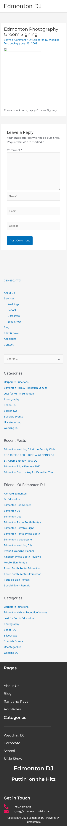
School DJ (10, 404)
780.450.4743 (12, 280)
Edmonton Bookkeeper (17, 504)
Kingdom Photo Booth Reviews (22, 556)
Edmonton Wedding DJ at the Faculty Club (29, 449)
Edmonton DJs (12, 516)
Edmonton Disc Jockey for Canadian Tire (28, 472)
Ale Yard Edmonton (15, 493)
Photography (11, 399)
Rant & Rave (11, 333)
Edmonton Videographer (18, 539)
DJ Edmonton (12, 499)
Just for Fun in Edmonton (19, 393)
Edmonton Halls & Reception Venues (25, 387)
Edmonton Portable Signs (19, 527)
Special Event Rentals (17, 585)
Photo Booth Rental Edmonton (22, 568)
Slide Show (14, 321)
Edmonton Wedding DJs (18, 545)
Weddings (13, 304)
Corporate (14, 315)
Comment (14, 150)
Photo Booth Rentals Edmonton (22, 574)
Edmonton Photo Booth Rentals (22, 522)
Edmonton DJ (23, 6)
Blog (6, 327)
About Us (9, 292)
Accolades (10, 338)
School (12, 310)
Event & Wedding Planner (19, 550)
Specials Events (13, 416)
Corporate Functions (16, 381)
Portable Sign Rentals (17, 579)
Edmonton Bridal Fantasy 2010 (22, 466)
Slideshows (10, 410)
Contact (9, 344)
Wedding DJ (11, 427)
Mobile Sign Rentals (15, 562)
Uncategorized (12, 422)
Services (9, 298)
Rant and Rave (16, 701)
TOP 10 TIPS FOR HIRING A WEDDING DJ (29, 455)
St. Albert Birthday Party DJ (20, 460)
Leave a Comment (15, 39)
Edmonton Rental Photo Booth (22, 533)
